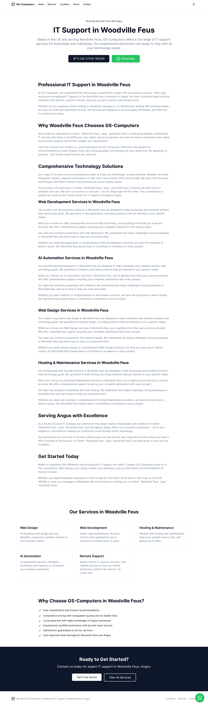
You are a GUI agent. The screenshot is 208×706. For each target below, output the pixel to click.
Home (41, 4)
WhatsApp (128, 58)
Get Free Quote (87, 677)
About (76, 4)
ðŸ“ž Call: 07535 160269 (88, 58)
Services (52, 4)
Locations (65, 4)
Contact (87, 4)
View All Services (120, 677)
